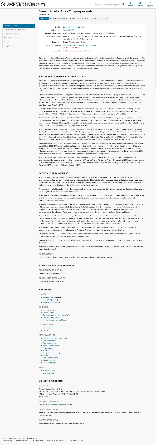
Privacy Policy (7, 440)
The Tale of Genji (49, 370)
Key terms (7, 42)
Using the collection (10, 46)
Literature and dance (50, 317)
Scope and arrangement (11, 34)
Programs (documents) (51, 353)
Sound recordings (49, 360)
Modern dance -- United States (54, 320)
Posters (46, 350)
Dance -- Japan (48, 313)
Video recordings (49, 363)
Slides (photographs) (50, 358)
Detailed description (58, 19)
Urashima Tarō (48, 373)
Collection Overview (10, 25)
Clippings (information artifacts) (55, 338)
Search (123, 4)
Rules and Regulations (22, 440)
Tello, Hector (48, 302)
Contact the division (99, 19)
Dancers (46, 330)
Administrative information (12, 38)
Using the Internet (37, 440)
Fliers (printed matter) (51, 345)
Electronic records (50, 343)
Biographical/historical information (15, 29)
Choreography (48, 310)
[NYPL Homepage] (3, 4)
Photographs (48, 348)
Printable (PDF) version (79, 19)
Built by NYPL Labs (33, 438)
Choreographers (49, 328)
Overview (44, 19)
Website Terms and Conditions (55, 440)
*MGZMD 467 (68, 30)
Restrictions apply (71, 48)
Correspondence (49, 341)
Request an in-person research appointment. (79, 45)
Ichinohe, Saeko (49, 297)
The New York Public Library (13, 438)
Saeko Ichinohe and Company (74, 27)
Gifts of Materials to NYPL (76, 440)
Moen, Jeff (47, 300)
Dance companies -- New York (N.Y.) (56, 315)
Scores (45, 355)
